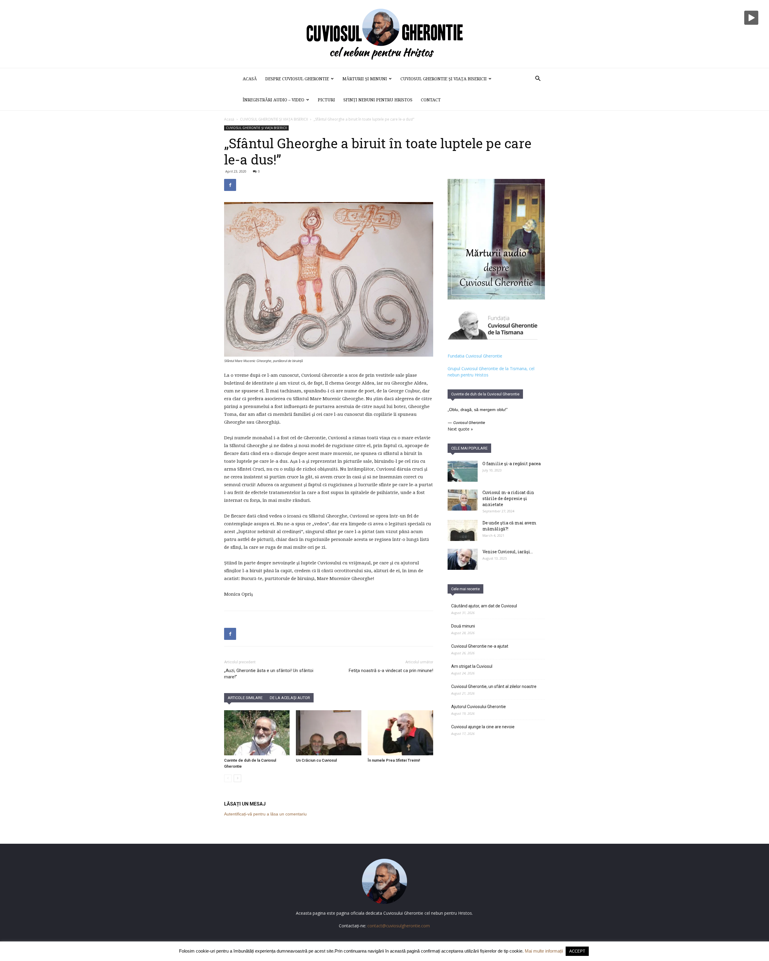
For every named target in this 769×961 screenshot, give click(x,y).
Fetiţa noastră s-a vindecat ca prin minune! (391, 670)
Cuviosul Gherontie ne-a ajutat (479, 646)
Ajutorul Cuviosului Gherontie (478, 706)
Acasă (250, 78)
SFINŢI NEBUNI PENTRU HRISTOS (377, 99)
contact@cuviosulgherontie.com (398, 926)
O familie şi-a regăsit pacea (511, 463)
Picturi (326, 99)
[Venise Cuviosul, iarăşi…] (463, 559)
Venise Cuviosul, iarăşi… (507, 551)
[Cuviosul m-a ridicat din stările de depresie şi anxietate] (463, 500)
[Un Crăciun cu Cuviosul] (328, 732)
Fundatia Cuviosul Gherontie (475, 356)
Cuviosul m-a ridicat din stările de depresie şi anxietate (508, 498)
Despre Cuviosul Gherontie (297, 78)
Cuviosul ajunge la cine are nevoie (483, 726)
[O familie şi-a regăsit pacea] (463, 471)
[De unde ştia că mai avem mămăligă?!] (463, 530)
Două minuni (463, 626)
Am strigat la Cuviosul (471, 666)
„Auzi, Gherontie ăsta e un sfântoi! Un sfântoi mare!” (268, 674)
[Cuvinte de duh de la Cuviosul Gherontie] (257, 732)
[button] (537, 79)
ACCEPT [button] (577, 951)
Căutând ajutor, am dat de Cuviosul (484, 605)
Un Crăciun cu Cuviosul (316, 760)
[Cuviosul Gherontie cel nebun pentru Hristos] (384, 34)
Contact (431, 99)
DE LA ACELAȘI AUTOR (290, 697)
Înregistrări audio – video (273, 99)
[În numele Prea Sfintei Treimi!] (400, 732)
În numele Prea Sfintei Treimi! (394, 760)
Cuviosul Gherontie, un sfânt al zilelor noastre (493, 686)
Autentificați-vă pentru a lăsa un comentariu (265, 814)
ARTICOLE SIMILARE (245, 697)
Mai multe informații (544, 950)
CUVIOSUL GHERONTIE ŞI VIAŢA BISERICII (443, 78)
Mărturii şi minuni (364, 78)
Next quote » (460, 429)
